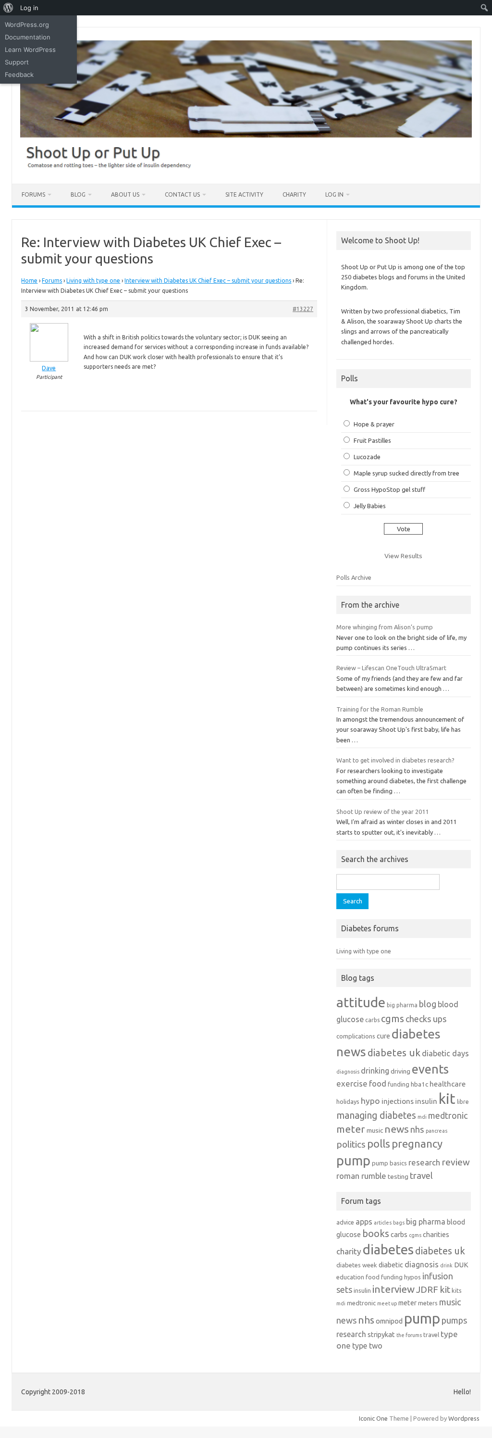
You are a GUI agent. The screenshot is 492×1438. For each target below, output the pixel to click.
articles (383, 1222)
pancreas (436, 1131)
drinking (375, 1070)
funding (398, 1084)
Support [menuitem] (17, 62)
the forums (409, 1335)
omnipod (389, 1321)
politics (351, 1144)
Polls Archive (353, 577)
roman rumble (361, 1175)
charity (348, 1251)
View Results (403, 556)
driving (400, 1071)
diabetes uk (394, 1052)
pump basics (389, 1163)
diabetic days (445, 1053)
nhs (417, 1129)
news (396, 1129)
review (456, 1162)
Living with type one (93, 280)
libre (463, 1102)
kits (457, 1290)
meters (428, 1303)
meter (350, 1129)
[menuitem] (8, 7)
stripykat (381, 1334)
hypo (370, 1100)
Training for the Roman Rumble (379, 709)
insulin (426, 1101)
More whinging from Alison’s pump (384, 627)
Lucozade (367, 456)
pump (353, 1160)
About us (125, 194)
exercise (352, 1083)
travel (421, 1175)
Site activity (244, 194)
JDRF (427, 1289)
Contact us (182, 194)
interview (393, 1289)
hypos (412, 1277)
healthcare (448, 1084)
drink (446, 1265)
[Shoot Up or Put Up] (246, 167)
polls (378, 1144)
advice (345, 1222)
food (377, 1083)
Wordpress (464, 1418)
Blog (78, 194)
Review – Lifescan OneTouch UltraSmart (391, 667)
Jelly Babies (370, 505)
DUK (461, 1265)
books (375, 1233)
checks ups (426, 1019)
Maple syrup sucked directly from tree (406, 473)
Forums (33, 194)
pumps (454, 1320)
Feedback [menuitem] (19, 74)
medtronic (447, 1115)
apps (364, 1221)
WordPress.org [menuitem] (27, 24)
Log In (334, 194)
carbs (372, 1020)
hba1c (419, 1084)
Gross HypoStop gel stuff (389, 489)
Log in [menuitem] (29, 8)
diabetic (391, 1265)
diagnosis (347, 1072)
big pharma (402, 1005)
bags (399, 1222)
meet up (387, 1303)
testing (398, 1176)
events (430, 1069)
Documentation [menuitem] (27, 37)
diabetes (388, 1249)
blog (427, 1004)
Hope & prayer (374, 424)
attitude (360, 1002)
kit (447, 1099)
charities (436, 1234)
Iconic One (373, 1418)
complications (355, 1036)
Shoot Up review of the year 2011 (382, 811)
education (350, 1277)
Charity (294, 194)
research (424, 1162)
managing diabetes (376, 1115)
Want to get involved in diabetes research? (395, 760)
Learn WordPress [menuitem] (30, 49)
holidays (347, 1101)
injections (397, 1101)
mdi (422, 1117)
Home (29, 280)
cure (383, 1036)
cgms (392, 1018)
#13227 (303, 309)
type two (367, 1345)
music (375, 1130)
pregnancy (417, 1144)
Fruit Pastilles (372, 440)
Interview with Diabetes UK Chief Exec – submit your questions (207, 280)
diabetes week (356, 1265)
